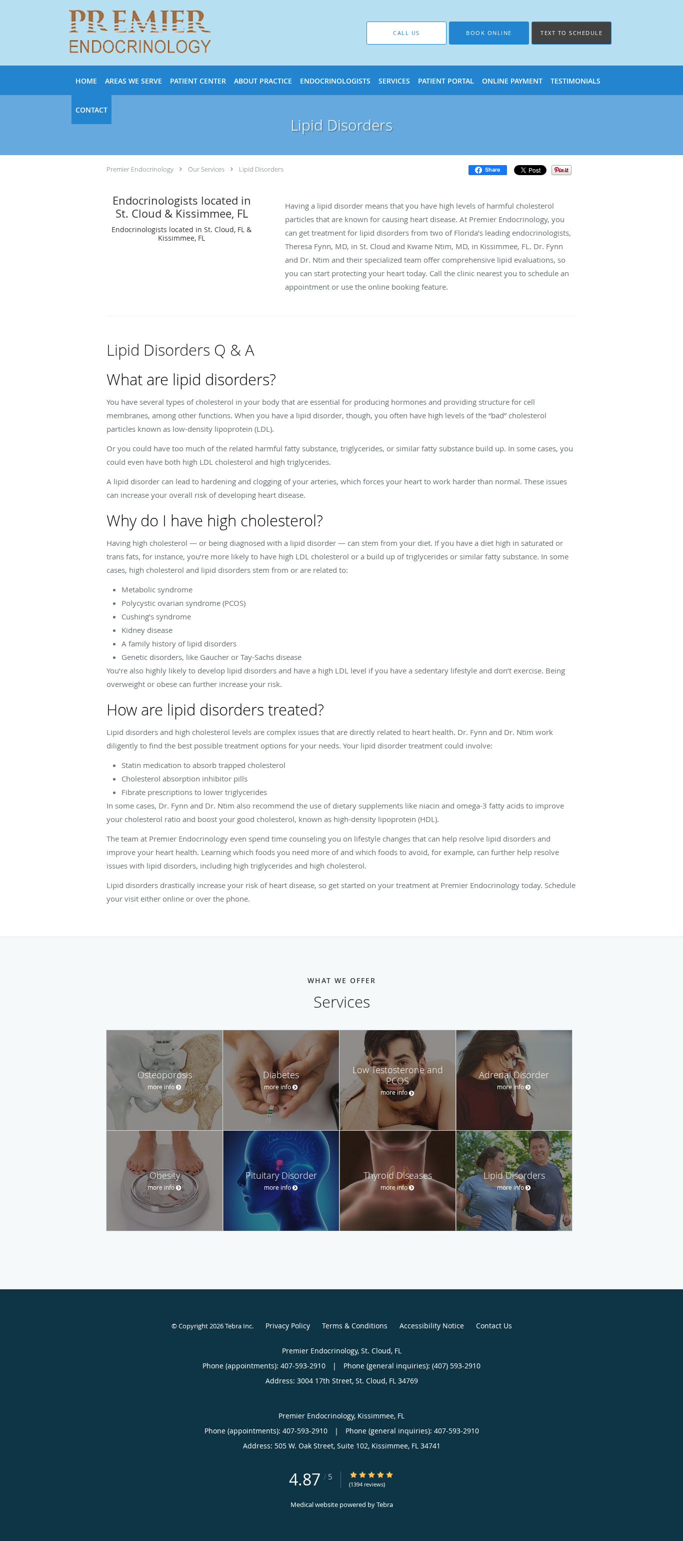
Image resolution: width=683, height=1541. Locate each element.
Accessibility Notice (432, 1325)
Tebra (384, 1504)
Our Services (206, 169)
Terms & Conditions (355, 1325)
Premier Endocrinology (140, 169)
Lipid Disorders (261, 169)
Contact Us (494, 1325)
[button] (489, 33)
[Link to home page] (126, 33)
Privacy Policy (288, 1325)
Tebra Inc (238, 1325)
